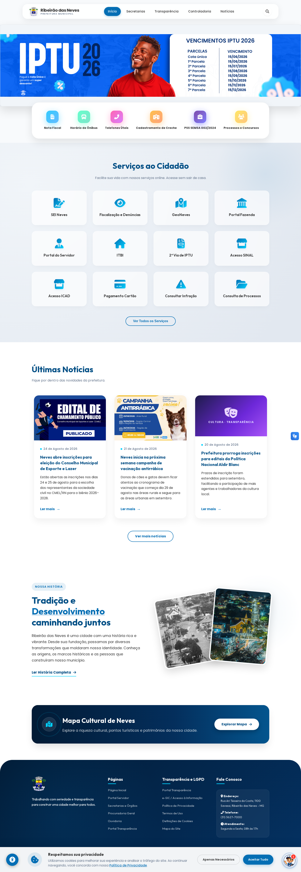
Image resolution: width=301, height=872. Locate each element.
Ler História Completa (51, 672)
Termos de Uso (172, 813)
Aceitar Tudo (258, 859)
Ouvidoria (115, 821)
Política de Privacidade (178, 806)
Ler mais (47, 509)
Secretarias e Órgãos (122, 806)
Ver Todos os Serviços (150, 321)
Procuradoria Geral (121, 813)
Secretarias (135, 11)
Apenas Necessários (218, 859)
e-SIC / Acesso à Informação (182, 798)
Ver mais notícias (150, 536)
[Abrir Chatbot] (289, 860)
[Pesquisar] (267, 11)
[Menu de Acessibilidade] (12, 860)
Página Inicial (117, 790)
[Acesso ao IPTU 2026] (150, 65)
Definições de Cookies (177, 821)
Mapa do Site (171, 828)
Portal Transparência (122, 828)
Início (112, 11)
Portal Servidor (118, 798)
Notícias (227, 11)
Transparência (167, 11)
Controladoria (199, 11)
